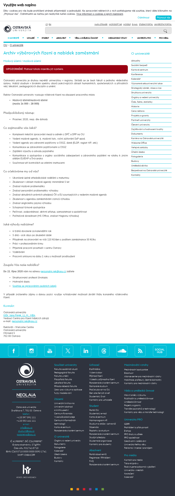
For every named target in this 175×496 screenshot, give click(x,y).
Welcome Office (139, 143)
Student (47, 38)
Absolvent (63, 38)
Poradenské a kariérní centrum (69, 431)
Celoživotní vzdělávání (135, 441)
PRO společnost (131, 438)
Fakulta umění (61, 376)
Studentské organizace (100, 441)
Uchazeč (33, 38)
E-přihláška (94, 369)
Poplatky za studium (99, 431)
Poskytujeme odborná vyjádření (139, 467)
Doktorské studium (98, 386)
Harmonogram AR (98, 420)
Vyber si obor (95, 372)
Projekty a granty (140, 115)
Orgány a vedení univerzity (145, 97)
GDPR (127, 424)
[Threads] (104, 350)
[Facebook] (13, 350)
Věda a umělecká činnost (89, 38)
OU (5, 45)
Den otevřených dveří (99, 393)
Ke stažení (129, 474)
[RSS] (140, 350)
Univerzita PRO (146, 38)
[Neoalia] (26, 395)
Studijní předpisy (97, 437)
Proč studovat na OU (99, 390)
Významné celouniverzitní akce (146, 83)
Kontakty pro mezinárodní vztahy (140, 383)
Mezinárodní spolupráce (136, 370)
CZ (47, 24)
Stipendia (94, 427)
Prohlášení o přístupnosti (136, 427)
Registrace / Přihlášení (99, 458)
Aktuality (135, 61)
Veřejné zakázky (139, 147)
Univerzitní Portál (163, 24)
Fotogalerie (137, 156)
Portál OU (94, 410)
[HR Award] (26, 471)
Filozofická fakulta (63, 379)
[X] (67, 350)
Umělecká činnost (132, 402)
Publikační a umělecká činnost (138, 398)
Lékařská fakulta (62, 383)
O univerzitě (16, 38)
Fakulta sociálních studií (65, 369)
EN (50, 24)
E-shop (127, 431)
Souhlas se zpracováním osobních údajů (34, 286)
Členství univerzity (140, 125)
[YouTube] (49, 350)
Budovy (135, 161)
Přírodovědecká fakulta (65, 386)
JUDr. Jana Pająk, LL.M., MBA (19, 315)
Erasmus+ (129, 373)
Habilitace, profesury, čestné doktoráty (143, 380)
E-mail (135, 24)
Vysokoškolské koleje (64, 417)
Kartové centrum (139, 70)
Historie (135, 106)
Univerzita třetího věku (135, 444)
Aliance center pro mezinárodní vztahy (142, 376)
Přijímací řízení (96, 376)
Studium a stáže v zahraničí (102, 424)
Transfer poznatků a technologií (139, 409)
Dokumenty (137, 134)
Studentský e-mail (98, 413)
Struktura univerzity (141, 93)
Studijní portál (146, 24)
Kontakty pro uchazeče (100, 400)
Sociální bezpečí (139, 65)
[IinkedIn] (86, 350)
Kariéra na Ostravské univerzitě (147, 138)
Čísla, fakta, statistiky (141, 102)
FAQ (91, 461)
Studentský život (97, 396)
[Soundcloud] (122, 350)
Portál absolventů (98, 454)
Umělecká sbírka (139, 166)
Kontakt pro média (133, 460)
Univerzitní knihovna (64, 403)
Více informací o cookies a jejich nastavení (99, 14)
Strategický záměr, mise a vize (146, 88)
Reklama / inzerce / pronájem (138, 448)
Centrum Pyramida (63, 413)
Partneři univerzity (140, 120)
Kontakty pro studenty (100, 444)
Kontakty (135, 175)
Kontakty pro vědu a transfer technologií (144, 412)
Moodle (127, 24)
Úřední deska (138, 152)
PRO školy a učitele (133, 434)
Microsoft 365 (115, 24)
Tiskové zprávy (131, 463)
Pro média (163, 38)
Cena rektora (137, 111)
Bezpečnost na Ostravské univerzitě (149, 170)
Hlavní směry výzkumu (135, 395)
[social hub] (160, 350)
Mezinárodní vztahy (120, 38)
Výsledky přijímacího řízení (102, 379)
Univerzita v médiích (134, 470)
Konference (137, 74)
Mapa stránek (101, 24)
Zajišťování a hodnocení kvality (147, 129)
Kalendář (136, 79)
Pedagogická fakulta (64, 372)
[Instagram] (31, 350)
